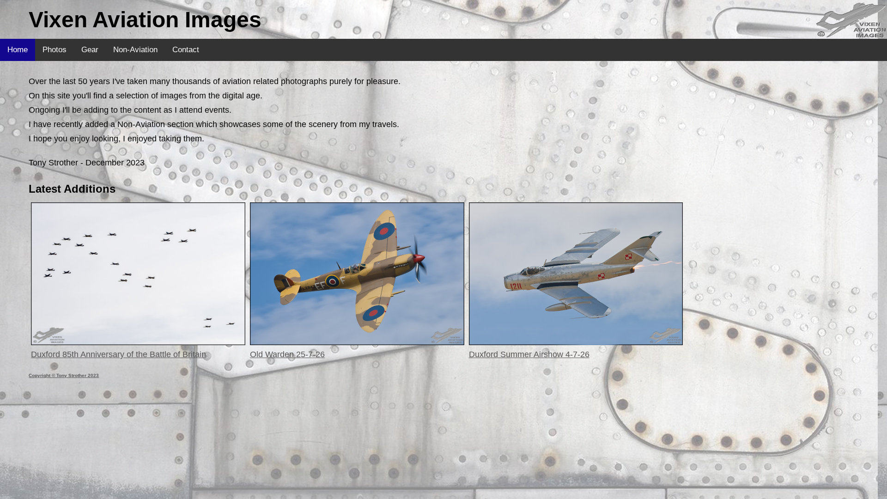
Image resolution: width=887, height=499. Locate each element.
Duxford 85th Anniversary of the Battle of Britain (118, 354)
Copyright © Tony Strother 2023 (64, 375)
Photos (55, 49)
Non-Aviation (135, 49)
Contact (185, 49)
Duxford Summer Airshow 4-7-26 (529, 354)
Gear (89, 49)
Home (17, 49)
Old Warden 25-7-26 (287, 354)
